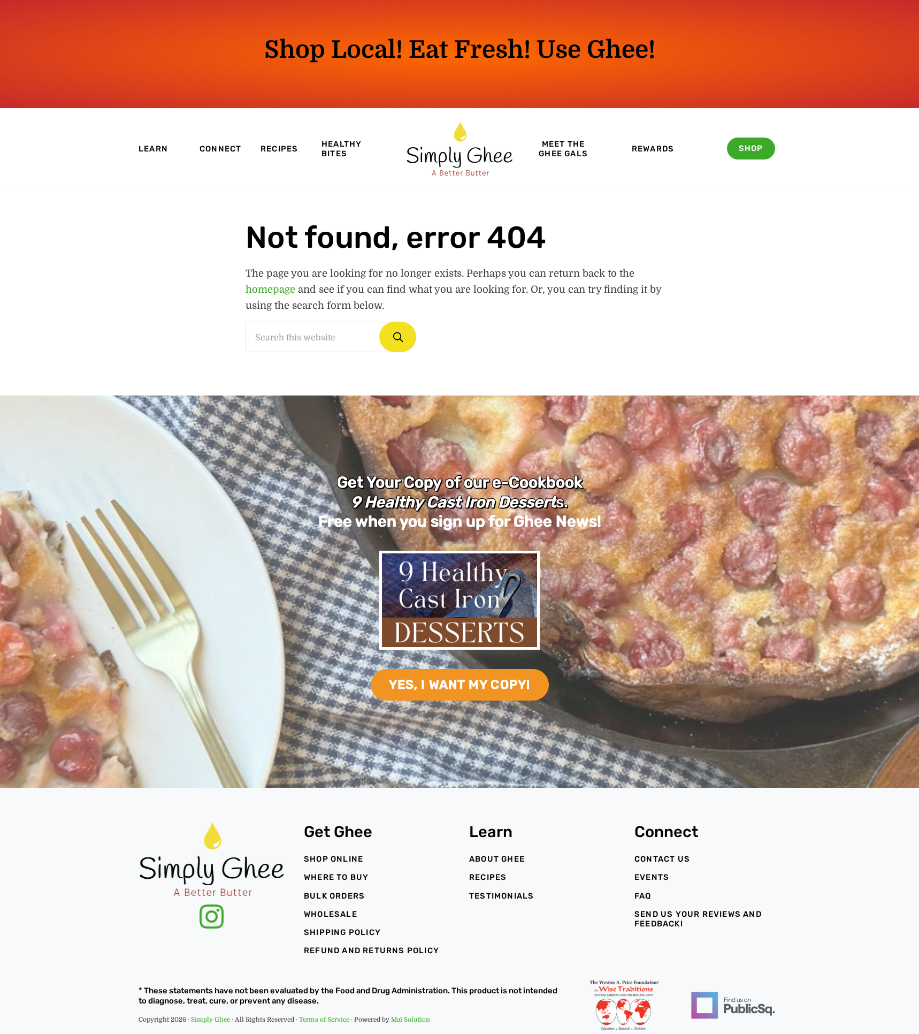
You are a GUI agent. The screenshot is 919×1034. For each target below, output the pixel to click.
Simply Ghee (210, 1019)
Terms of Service (324, 1019)
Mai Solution (410, 1019)
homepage (270, 289)
